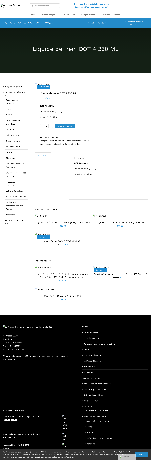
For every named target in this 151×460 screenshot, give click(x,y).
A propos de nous (91, 378)
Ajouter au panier (65, 126)
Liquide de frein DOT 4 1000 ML (62, 241)
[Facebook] (5, 368)
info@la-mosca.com (15, 349)
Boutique (87, 406)
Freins (54, 141)
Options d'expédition (93, 395)
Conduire (10, 129)
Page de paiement (91, 338)
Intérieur (10, 152)
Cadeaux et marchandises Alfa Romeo (14, 205)
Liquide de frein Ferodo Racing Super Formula (62, 222)
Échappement (12, 135)
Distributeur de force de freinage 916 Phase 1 (120, 274)
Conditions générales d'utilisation (99, 344)
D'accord (141, 454)
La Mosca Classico (92, 355)
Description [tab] (42, 155)
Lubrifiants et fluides (49, 144)
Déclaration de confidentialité (97, 384)
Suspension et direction (97, 421)
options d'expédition (99, 23)
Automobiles (11, 215)
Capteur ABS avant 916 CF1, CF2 (62, 296)
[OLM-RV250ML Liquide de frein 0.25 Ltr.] (62, 84)
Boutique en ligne (91, 401)
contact (87, 349)
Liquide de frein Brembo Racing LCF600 (120, 222)
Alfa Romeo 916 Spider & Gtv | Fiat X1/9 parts (34, 23)
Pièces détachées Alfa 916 (95, 416)
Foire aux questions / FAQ (95, 389)
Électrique (10, 158)
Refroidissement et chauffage (100, 438)
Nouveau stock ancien (16, 197)
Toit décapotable (14, 147)
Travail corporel (13, 141)
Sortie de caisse (90, 332)
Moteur (9, 115)
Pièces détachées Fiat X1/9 (77, 141)
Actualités (88, 372)
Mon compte (89, 366)
